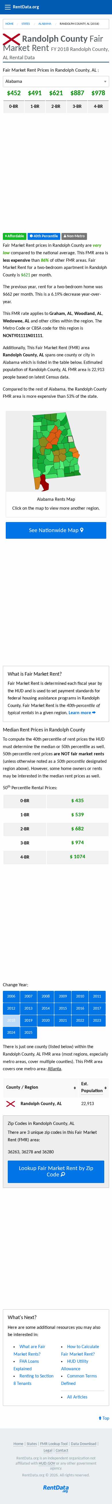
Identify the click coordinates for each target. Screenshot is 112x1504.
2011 (97, 996)
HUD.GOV (47, 1463)
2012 (11, 1008)
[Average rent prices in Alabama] (13, 1104)
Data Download (83, 1444)
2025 (28, 1033)
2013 (28, 1008)
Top (105, 1418)
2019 (28, 1020)
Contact (62, 1450)
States (26, 24)
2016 (80, 1008)
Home (9, 24)
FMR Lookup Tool (53, 1444)
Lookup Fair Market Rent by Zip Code (56, 1172)
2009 (63, 996)
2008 (46, 996)
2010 (80, 996)
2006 (11, 996)
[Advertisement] (56, 174)
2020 (46, 1020)
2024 (11, 1033)
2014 (46, 1008)
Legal (48, 1450)
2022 (80, 1020)
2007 (28, 996)
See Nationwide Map (54, 531)
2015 (63, 1008)
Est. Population (92, 1087)
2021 (63, 1020)
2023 (97, 1020)
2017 (97, 1008)
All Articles (77, 1397)
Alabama (45, 24)
